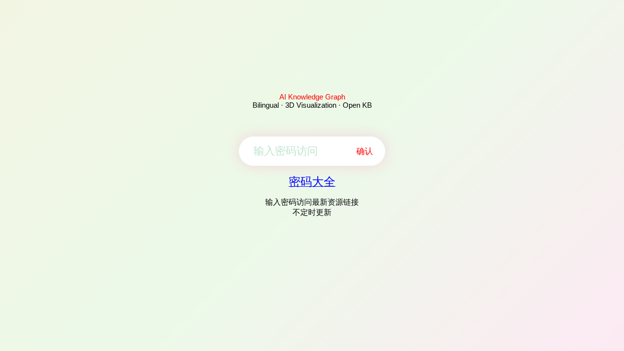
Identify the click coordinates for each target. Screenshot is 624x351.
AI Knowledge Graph (312, 97)
